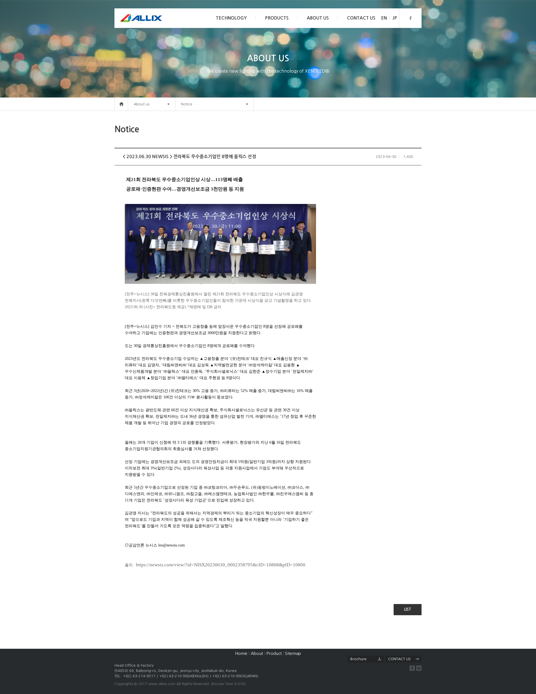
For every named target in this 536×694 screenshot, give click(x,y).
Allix (141, 18)
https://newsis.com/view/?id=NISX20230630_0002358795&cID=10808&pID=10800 (220, 564)
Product (274, 653)
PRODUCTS (277, 18)
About (257, 653)
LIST (407, 609)
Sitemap (293, 653)
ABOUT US (318, 18)
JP (395, 18)
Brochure (358, 659)
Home (241, 653)
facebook (412, 668)
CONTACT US (361, 18)
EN (384, 18)
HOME (121, 104)
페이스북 (410, 18)
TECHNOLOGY (231, 18)
